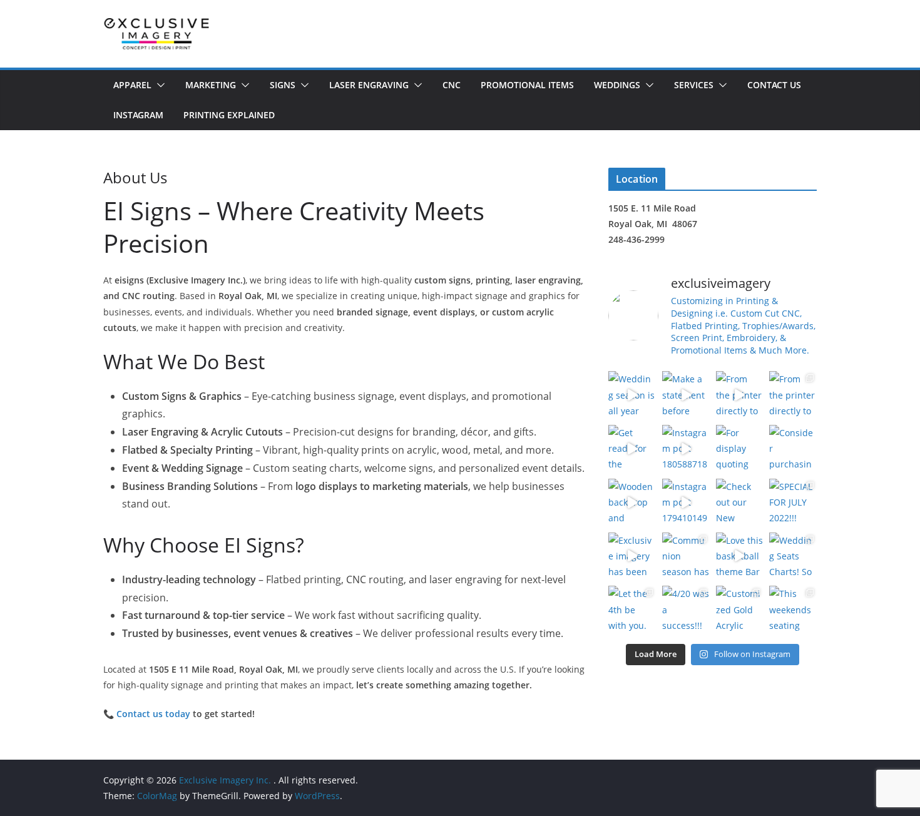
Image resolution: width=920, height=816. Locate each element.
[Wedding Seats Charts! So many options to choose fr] (793, 556)
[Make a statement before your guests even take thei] (686, 395)
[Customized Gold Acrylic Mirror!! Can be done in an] (740, 609)
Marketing (210, 85)
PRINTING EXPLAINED (229, 115)
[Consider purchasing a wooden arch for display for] (793, 448)
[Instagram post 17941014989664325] (686, 502)
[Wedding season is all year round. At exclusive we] (632, 395)
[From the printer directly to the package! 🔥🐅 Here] (740, 395)
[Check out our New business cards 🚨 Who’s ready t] (740, 502)
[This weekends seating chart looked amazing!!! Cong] (793, 609)
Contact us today (153, 714)
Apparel (132, 85)
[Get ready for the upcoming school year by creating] (632, 448)
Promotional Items (527, 85)
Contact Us (774, 85)
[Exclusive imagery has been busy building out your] (632, 556)
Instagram (138, 115)
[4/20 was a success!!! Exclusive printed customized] (686, 609)
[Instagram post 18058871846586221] (686, 448)
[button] (158, 85)
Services (693, 85)
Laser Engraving (369, 85)
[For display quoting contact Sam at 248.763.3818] (740, 448)
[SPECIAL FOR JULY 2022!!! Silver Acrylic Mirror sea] (793, 502)
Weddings (617, 85)
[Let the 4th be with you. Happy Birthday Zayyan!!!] (632, 609)
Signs (282, 85)
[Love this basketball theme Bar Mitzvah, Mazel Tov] (740, 556)
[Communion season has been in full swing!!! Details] (686, 556)
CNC (451, 85)
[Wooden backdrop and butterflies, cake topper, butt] (632, 502)
